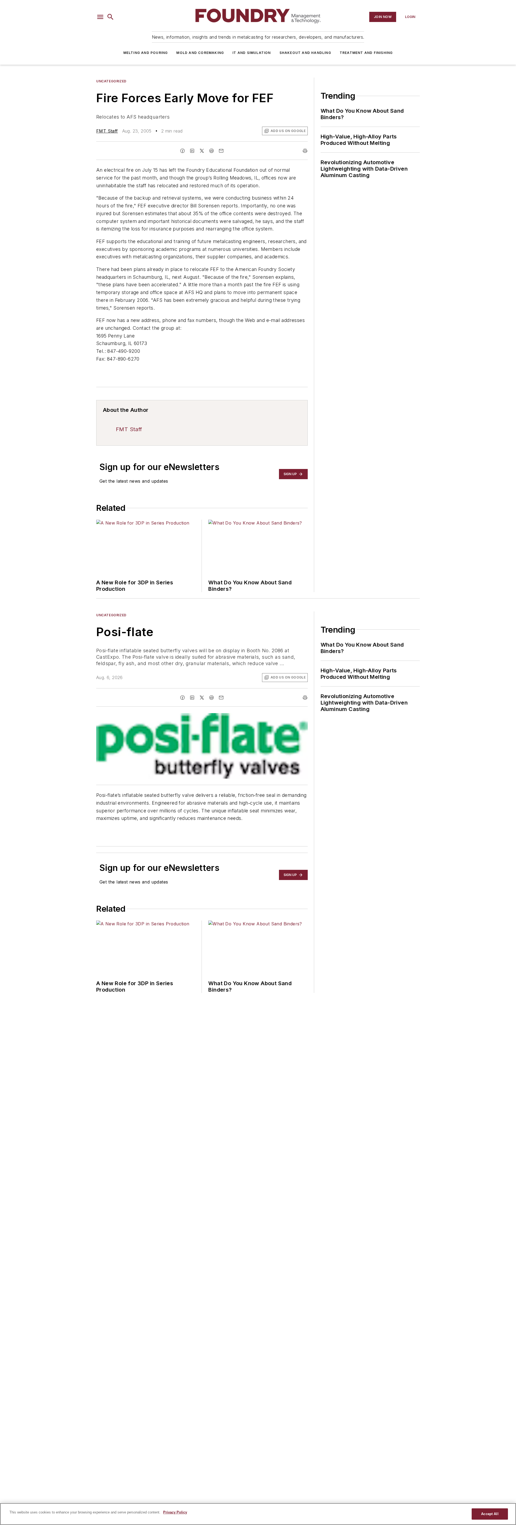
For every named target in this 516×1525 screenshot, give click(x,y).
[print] (305, 150)
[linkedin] (192, 150)
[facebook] (182, 150)
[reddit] (211, 150)
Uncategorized (111, 81)
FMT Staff (107, 131)
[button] (100, 17)
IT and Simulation (251, 53)
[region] (258, 1514)
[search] (110, 17)
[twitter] (202, 150)
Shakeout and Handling (305, 53)
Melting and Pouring (145, 53)
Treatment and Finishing (366, 53)
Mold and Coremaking (200, 53)
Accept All (489, 1514)
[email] (221, 150)
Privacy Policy (175, 1512)
